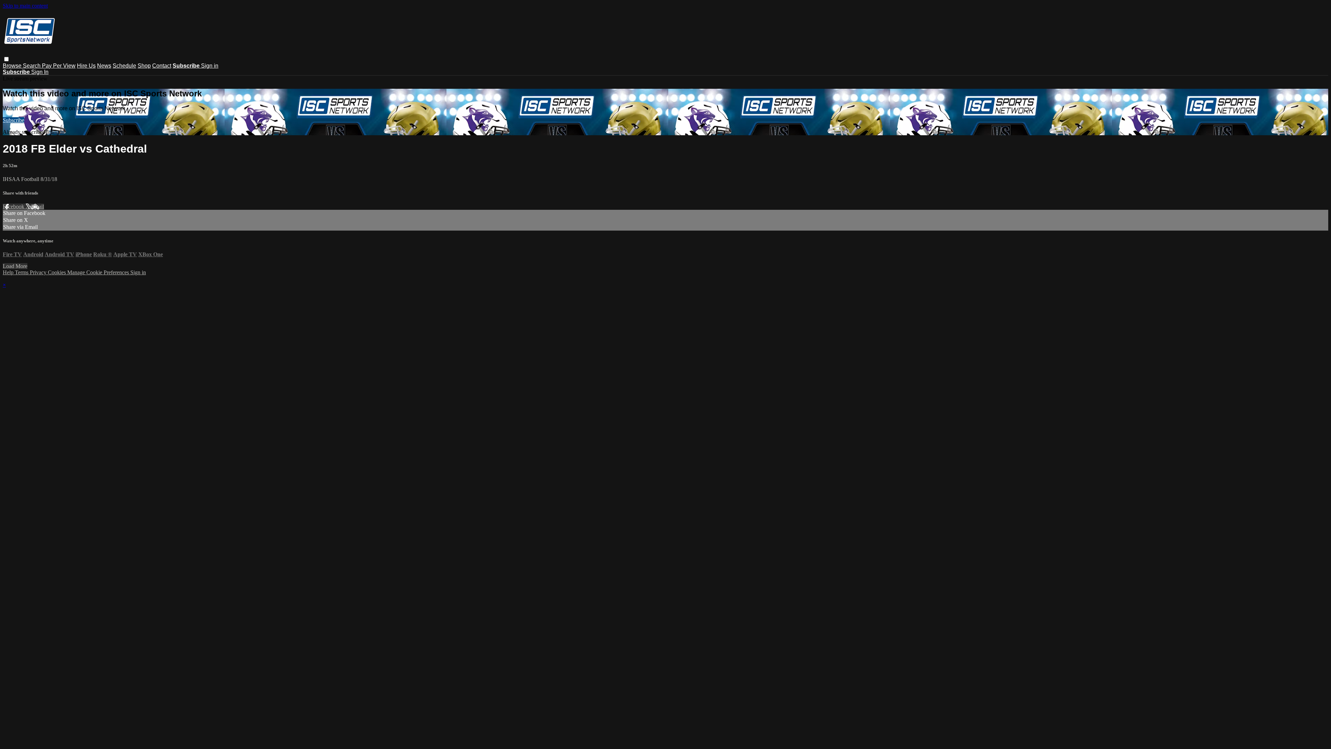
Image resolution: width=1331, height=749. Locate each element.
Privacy (39, 272)
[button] (6, 59)
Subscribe (13, 120)
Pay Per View (59, 66)
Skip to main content (25, 6)
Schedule (124, 66)
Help (9, 272)
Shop (144, 66)
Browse (13, 66)
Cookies (57, 272)
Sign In (40, 72)
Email (37, 206)
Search (32, 66)
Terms (22, 272)
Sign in (209, 66)
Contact (161, 66)
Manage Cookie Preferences (98, 272)
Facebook (14, 206)
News (104, 66)
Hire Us (86, 66)
